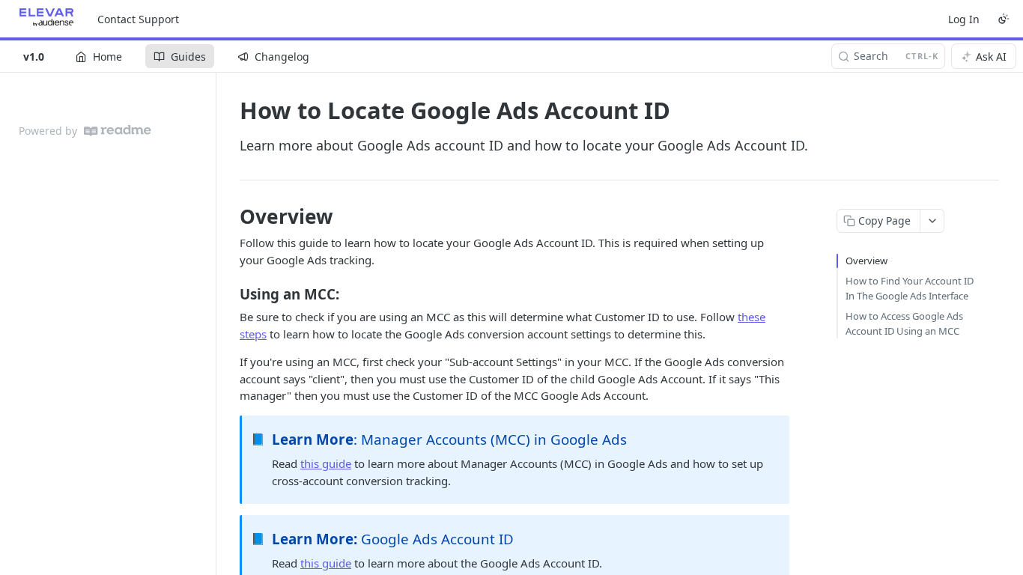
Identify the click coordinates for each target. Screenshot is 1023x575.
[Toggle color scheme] (1004, 19)
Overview (866, 260)
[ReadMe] (117, 130)
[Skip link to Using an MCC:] (229, 294)
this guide (325, 463)
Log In (964, 19)
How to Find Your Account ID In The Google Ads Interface (910, 288)
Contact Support (138, 19)
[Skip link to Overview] (229, 216)
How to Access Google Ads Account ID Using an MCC (904, 323)
